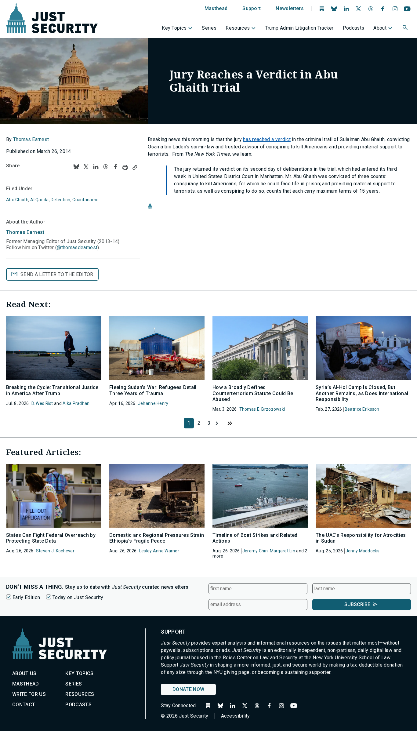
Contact (23, 704)
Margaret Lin (282, 550)
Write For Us (29, 694)
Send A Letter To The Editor (56, 274)
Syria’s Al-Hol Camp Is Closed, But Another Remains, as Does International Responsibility (362, 393)
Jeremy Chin (255, 550)
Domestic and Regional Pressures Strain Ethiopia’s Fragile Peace (156, 538)
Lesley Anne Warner (159, 550)
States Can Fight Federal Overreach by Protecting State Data (51, 538)
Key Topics (174, 28)
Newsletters (290, 8)
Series (209, 28)
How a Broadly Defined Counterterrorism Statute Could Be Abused (252, 393)
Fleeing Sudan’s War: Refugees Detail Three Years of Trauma (153, 390)
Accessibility (235, 716)
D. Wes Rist (42, 403)
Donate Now (188, 689)
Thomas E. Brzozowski (262, 409)
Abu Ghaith (17, 199)
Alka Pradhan (76, 403)
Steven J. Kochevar (55, 550)
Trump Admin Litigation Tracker (299, 28)
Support (251, 8)
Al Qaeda (39, 199)
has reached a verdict (267, 139)
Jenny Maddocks (362, 550)
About (379, 28)
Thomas (25, 232)
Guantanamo (85, 199)
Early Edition (26, 597)
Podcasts (353, 28)
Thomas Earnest (31, 139)
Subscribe (357, 604)
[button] (406, 28)
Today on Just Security (78, 597)
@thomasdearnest (77, 247)
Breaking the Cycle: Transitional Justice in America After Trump (52, 390)
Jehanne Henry (153, 403)
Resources (238, 28)
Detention (61, 199)
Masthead (216, 8)
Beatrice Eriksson (362, 409)
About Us (24, 673)
